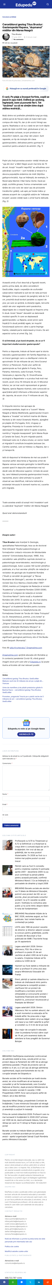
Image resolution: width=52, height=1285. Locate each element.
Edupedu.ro (35, 662)
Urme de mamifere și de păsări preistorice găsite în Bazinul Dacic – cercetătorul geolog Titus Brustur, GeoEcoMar (22, 689)
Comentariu (7, 763)
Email (5, 804)
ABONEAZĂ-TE (26, 734)
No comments (18, 39)
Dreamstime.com (10, 655)
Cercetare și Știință (9, 17)
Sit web (5, 815)
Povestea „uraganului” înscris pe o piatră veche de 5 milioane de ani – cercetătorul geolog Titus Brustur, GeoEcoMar (23, 698)
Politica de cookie (12, 1246)
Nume (5, 794)
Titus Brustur (17, 34)
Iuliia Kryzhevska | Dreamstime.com (26, 647)
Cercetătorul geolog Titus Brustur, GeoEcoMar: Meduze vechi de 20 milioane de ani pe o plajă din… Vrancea (22, 680)
